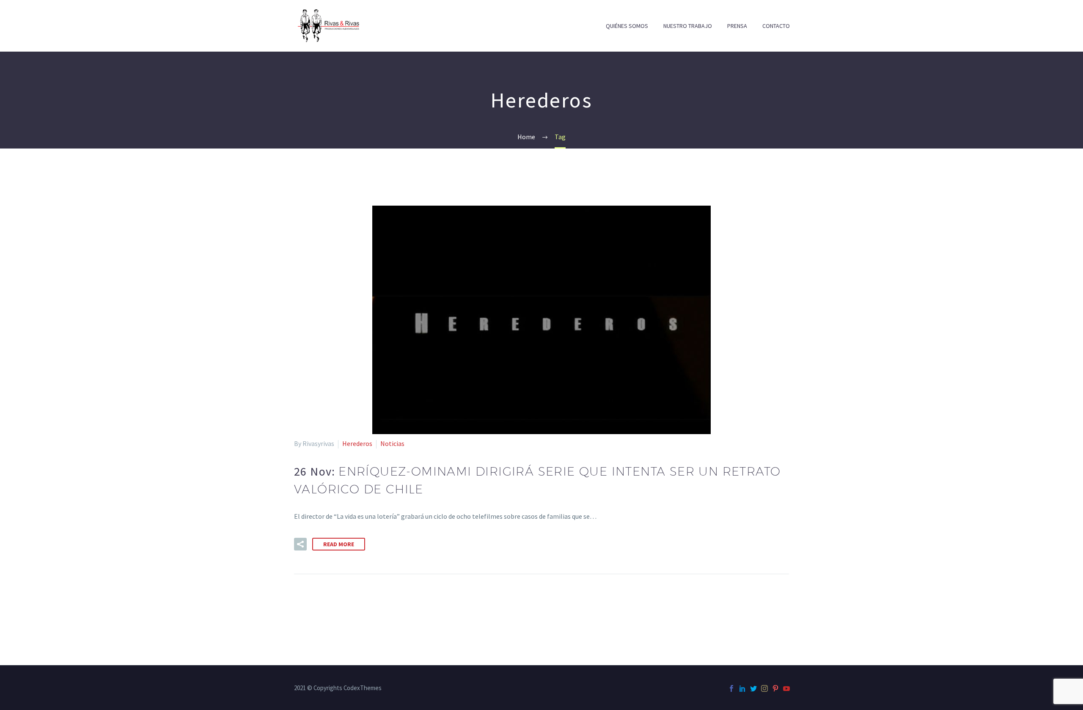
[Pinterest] (775, 688)
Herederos (357, 443)
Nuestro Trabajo (687, 26)
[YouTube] (786, 688)
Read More (338, 544)
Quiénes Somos (627, 26)
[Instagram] (764, 688)
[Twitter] (753, 688)
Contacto (776, 26)
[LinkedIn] (742, 688)
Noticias (392, 443)
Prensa (737, 26)
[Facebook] (731, 688)
